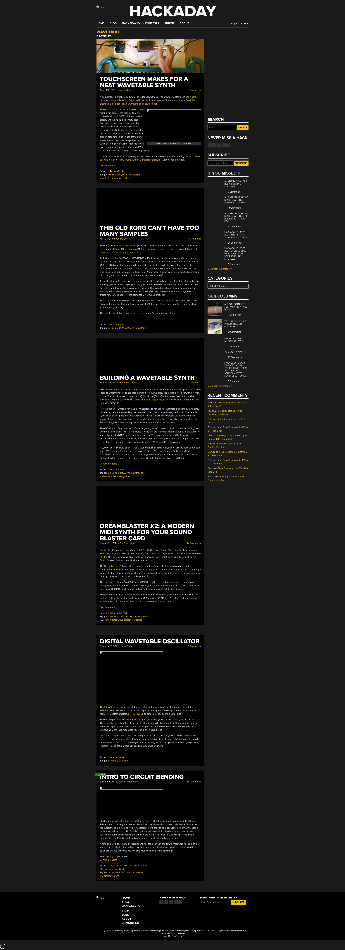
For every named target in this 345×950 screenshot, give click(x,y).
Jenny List (122, 238)
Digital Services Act (226, 931)
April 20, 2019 (107, 238)
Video (126, 910)
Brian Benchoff (127, 382)
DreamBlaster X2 (113, 566)
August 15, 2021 (107, 90)
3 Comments (194, 382)
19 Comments (234, 208)
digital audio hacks (119, 613)
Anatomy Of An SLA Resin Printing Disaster (235, 184)
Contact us (228, 145)
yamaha (115, 876)
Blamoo (211, 452)
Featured (134, 865)
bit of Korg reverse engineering (133, 313)
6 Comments (233, 191)
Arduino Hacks (117, 171)
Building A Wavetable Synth (147, 377)
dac (123, 872)
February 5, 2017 (108, 382)
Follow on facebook (210, 145)
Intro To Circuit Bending (142, 777)
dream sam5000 (126, 616)
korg (110, 328)
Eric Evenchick (127, 543)
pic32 (122, 473)
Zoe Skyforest (126, 90)
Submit (169, 23)
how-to (143, 865)
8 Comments (194, 90)
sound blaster (110, 619)
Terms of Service (210, 931)
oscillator (112, 760)
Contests (152, 23)
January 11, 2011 (107, 781)
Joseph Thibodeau (128, 781)
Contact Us (130, 923)
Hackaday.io (131, 23)
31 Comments (234, 331)
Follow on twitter (214, 145)
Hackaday (172, 11)
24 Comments (193, 543)
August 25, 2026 (240, 23)
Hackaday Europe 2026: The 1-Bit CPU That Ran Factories (235, 235)
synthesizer (134, 174)
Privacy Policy (196, 931)
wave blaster (124, 619)
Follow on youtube (219, 145)
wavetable (105, 178)
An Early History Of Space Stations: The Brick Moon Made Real (236, 217)
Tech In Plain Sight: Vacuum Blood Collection (235, 324)
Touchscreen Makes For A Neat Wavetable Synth (144, 82)
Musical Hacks (117, 324)
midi (119, 174)
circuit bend (114, 872)
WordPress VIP (178, 936)
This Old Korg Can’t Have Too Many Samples (149, 231)
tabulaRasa (109, 707)
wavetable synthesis (121, 178)
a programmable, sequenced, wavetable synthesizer (159, 399)
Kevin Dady (126, 646)
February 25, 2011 (109, 646)
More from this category (220, 269)
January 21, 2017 (108, 543)
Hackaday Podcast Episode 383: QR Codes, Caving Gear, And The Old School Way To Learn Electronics (236, 369)
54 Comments (193, 781)
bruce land (113, 473)
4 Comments (194, 238)
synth (124, 174)
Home (100, 23)
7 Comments (233, 264)
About (184, 23)
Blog (113, 23)
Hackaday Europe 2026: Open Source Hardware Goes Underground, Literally (235, 253)
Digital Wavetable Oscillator (150, 641)
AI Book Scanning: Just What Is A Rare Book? (235, 307)
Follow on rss (224, 145)
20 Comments (234, 226)
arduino (112, 174)
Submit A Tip (130, 914)
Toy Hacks (120, 869)
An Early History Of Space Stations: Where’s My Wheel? (236, 200)
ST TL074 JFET (135, 713)
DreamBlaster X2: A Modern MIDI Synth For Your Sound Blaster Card (147, 532)
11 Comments (234, 314)
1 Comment (233, 346)
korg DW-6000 (121, 328)
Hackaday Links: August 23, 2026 (233, 340)
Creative (112, 616)
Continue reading (110, 165)
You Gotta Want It (235, 352)
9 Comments (194, 646)
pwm (128, 872)
